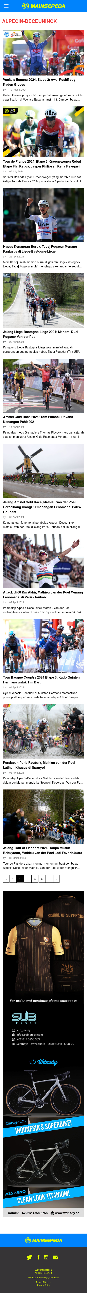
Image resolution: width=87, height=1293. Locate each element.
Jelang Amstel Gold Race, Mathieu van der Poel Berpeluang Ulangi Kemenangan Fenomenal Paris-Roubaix (42, 507)
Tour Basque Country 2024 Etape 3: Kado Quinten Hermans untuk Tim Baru (41, 679)
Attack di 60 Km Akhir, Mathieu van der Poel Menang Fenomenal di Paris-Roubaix (43, 594)
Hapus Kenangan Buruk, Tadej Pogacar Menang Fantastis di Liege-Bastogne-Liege (40, 249)
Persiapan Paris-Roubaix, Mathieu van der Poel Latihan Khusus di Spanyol (39, 765)
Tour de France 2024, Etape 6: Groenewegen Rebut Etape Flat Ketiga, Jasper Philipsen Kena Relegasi (42, 164)
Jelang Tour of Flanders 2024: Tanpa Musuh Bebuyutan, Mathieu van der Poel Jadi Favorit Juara (42, 850)
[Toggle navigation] (6, 6)
